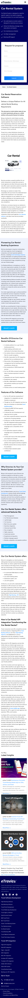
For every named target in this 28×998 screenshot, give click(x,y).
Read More (6, 793)
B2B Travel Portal (5, 918)
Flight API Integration (6, 944)
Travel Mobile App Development (8, 910)
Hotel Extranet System (6, 915)
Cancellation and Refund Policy (10, 995)
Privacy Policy (6, 991)
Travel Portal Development (7, 907)
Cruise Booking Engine (6, 969)
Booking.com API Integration (8, 972)
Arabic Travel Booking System (8, 923)
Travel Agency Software (7, 912)
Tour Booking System (6, 926)
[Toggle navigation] (25, 2)
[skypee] (6, 894)
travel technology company (18, 254)
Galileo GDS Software (6, 963)
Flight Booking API (14, 595)
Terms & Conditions (7, 993)
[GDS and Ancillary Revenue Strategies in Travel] (14, 840)
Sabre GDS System (5, 966)
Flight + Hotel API (5, 950)
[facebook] (3, 894)
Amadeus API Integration (7, 958)
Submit (14, 78)
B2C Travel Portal (5, 920)
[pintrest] (17, 894)
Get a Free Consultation (8, 874)
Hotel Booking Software (6, 904)
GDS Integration (5, 953)
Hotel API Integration (6, 947)
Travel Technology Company (8, 937)
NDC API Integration (6, 955)
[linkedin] (10, 894)
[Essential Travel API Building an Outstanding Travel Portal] (14, 804)
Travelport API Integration (7, 961)
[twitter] (13, 894)
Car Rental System (5, 929)
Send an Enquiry (5, 986)
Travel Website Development (8, 934)
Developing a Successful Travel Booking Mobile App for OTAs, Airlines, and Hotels (14, 782)
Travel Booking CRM (6, 931)
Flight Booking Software (7, 901)
